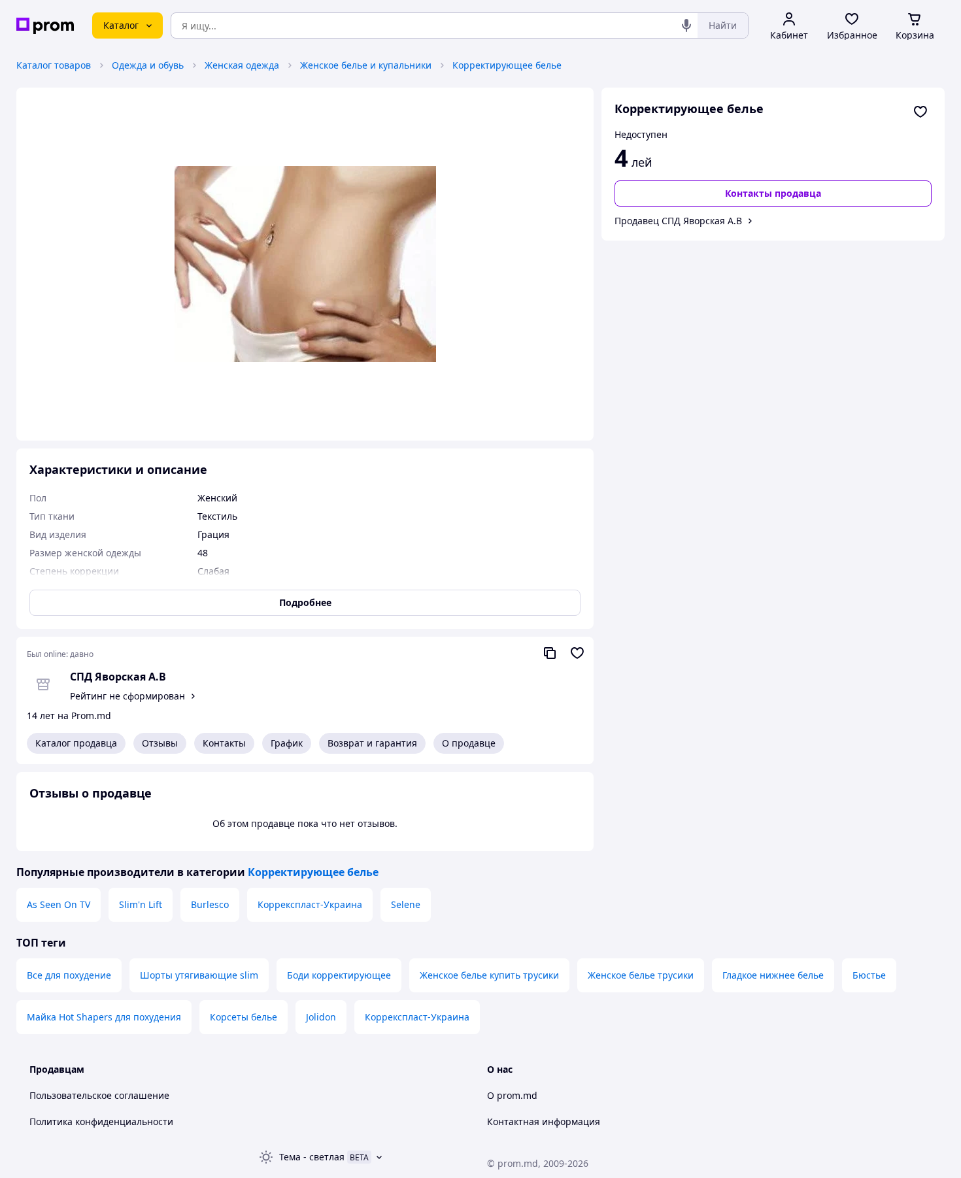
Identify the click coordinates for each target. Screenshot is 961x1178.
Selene (405, 904)
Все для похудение (69, 975)
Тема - (312, 1157)
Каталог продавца (76, 743)
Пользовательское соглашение (99, 1095)
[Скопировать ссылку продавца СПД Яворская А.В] (550, 653)
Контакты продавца (773, 193)
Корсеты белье (243, 1017)
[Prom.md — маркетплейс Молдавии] (45, 26)
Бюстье (869, 975)
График (287, 743)
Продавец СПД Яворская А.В (678, 220)
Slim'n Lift (140, 904)
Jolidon (321, 1017)
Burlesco (210, 904)
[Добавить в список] (920, 112)
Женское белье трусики (641, 975)
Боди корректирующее (339, 975)
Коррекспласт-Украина (310, 904)
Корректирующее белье (507, 65)
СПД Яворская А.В (118, 676)
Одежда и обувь (148, 65)
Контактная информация (543, 1121)
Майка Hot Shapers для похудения (104, 1017)
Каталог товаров (53, 65)
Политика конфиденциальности (101, 1121)
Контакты (224, 743)
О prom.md (512, 1095)
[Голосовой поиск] (686, 25)
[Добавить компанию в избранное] (577, 653)
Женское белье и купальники (365, 65)
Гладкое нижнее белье (773, 975)
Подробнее (305, 602)
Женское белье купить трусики (489, 975)
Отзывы (160, 743)
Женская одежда (242, 65)
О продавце (469, 743)
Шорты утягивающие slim (199, 975)
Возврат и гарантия (372, 743)
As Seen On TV (58, 904)
